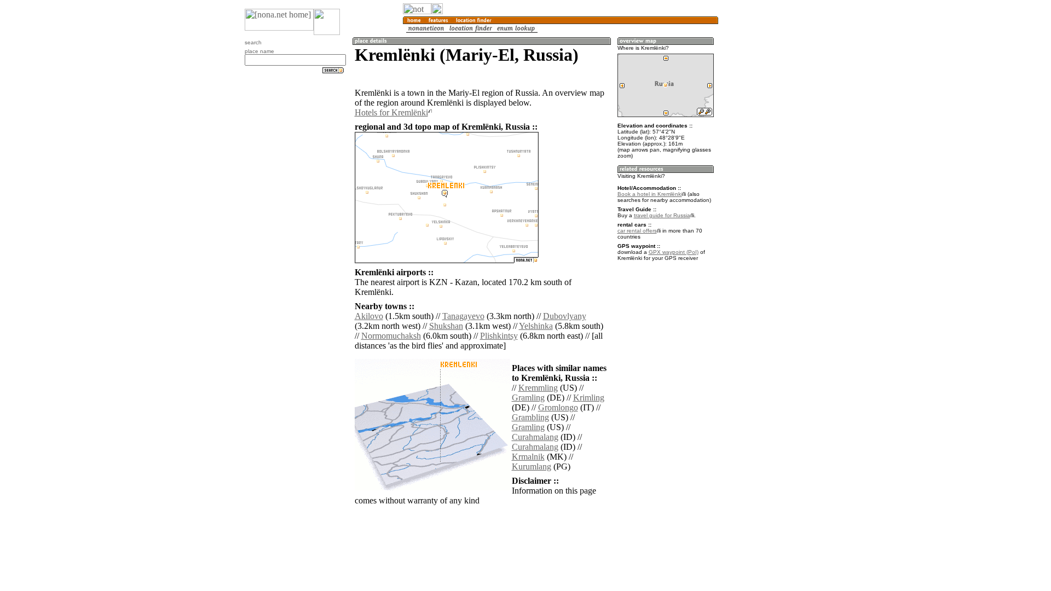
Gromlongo (558, 407)
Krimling (588, 397)
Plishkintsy (499, 335)
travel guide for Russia (662, 215)
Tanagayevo (463, 316)
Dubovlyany (564, 316)
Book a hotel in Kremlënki (649, 194)
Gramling (528, 397)
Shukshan (446, 326)
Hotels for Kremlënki (391, 112)
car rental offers (637, 231)
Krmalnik (528, 456)
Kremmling (538, 387)
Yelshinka (536, 326)
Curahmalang (535, 437)
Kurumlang (531, 466)
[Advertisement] (771, 180)
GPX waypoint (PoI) (673, 252)
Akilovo (369, 316)
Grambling (530, 417)
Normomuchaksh (391, 335)
